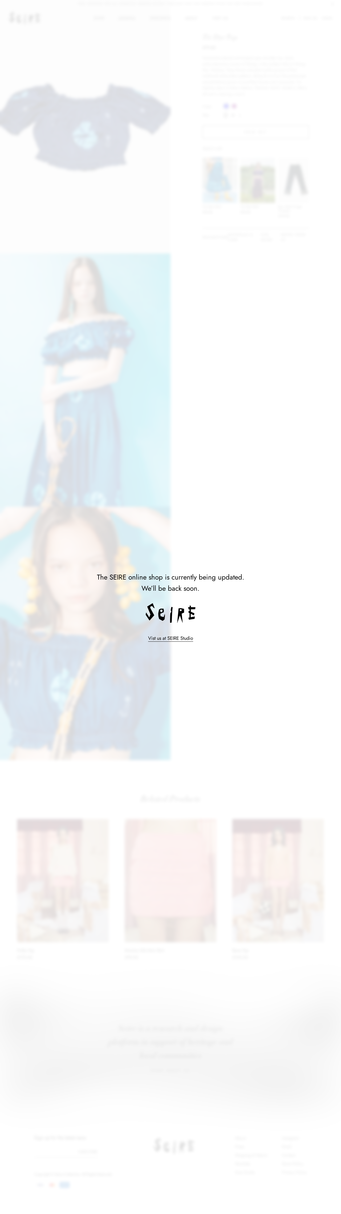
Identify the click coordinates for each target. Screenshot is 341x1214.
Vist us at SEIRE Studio (170, 638)
